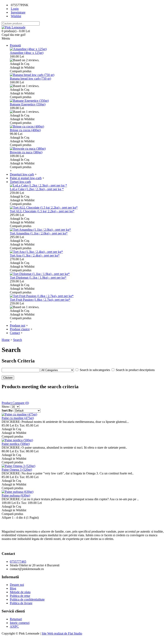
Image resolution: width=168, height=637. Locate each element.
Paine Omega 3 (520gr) (17, 469)
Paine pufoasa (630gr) (16, 495)
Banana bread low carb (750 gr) (30, 78)
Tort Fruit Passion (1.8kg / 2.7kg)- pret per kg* (40, 299)
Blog (13, 588)
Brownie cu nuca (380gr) (26, 152)
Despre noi (17, 584)
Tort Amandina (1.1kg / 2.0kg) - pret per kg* (39, 233)
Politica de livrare (21, 603)
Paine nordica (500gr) (16, 444)
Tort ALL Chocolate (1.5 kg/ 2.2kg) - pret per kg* (42, 211)
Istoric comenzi (20, 623)
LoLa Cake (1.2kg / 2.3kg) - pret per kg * (37, 189)
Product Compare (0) (15, 403)
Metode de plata (20, 592)
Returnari (16, 619)
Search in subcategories (95, 370)
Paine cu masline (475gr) (18, 418)
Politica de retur (20, 595)
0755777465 (18, 561)
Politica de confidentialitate (27, 599)
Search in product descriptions (135, 370)
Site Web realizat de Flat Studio (62, 633)
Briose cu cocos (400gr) (25, 130)
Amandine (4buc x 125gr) (26, 52)
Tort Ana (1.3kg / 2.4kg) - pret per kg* (35, 255)
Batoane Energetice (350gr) (27, 104)
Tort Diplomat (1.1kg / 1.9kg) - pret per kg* (38, 277)
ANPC (14, 626)
